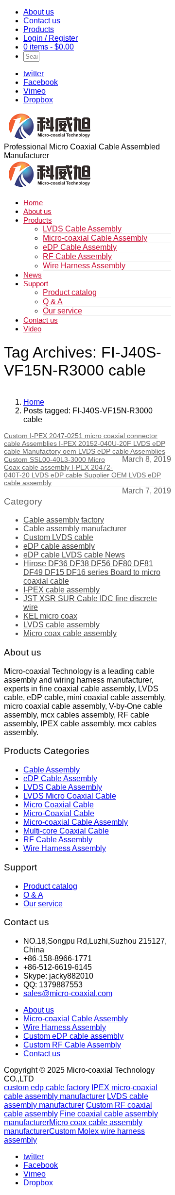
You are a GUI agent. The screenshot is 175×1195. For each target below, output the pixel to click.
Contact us (41, 20)
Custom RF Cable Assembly (72, 1045)
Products (38, 29)
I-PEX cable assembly (61, 590)
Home (33, 202)
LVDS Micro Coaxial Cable (69, 796)
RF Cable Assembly (77, 256)
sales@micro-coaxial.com (67, 993)
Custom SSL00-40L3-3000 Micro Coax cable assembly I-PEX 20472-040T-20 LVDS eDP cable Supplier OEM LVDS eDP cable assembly (82, 471)
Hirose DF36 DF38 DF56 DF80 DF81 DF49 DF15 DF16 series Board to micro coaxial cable (91, 572)
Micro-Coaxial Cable (58, 813)
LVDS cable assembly (61, 625)
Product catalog (70, 292)
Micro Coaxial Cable (58, 805)
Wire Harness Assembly (84, 266)
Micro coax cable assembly (70, 633)
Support (35, 283)
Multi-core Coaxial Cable (66, 831)
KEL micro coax (50, 616)
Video (32, 329)
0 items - (48, 47)
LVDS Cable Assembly (82, 229)
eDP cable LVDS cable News (74, 555)
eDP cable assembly (59, 546)
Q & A (53, 301)
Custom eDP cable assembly (73, 1036)
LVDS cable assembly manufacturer (76, 1100)
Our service (62, 311)
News (32, 275)
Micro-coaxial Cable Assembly (95, 238)
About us (38, 12)
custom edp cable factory (46, 1087)
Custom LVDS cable (58, 537)
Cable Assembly (51, 770)
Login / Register (50, 38)
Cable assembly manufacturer (74, 528)
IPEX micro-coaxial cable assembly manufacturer (81, 1091)
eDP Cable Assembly (80, 247)
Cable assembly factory (63, 520)
